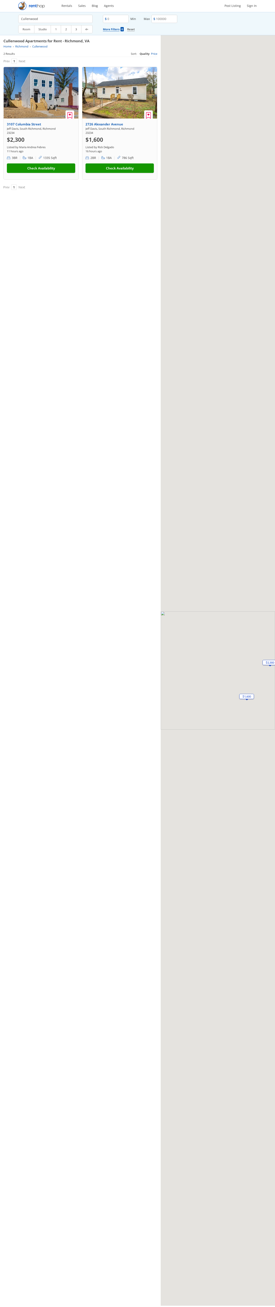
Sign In (252, 6)
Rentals (66, 6)
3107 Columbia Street (24, 124)
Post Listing (233, 6)
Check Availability (41, 168)
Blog (95, 6)
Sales (82, 6)
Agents (109, 6)
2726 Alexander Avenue (104, 124)
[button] (246, 696)
